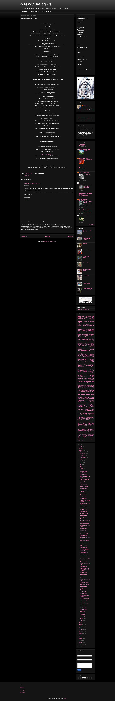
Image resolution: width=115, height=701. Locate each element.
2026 (81, 446)
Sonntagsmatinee (84, 493)
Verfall (85, 425)
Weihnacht (91, 429)
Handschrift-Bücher (82, 358)
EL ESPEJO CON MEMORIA (83, 200)
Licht (92, 376)
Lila (93, 378)
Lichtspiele (80, 378)
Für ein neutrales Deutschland (85, 119)
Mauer (79, 387)
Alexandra (26, 183)
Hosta (88, 361)
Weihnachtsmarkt (81, 430)
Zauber (78, 436)
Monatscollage (90, 390)
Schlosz (92, 406)
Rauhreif (92, 401)
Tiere (84, 422)
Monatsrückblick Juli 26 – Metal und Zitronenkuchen (85, 211)
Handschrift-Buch (88, 356)
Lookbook (80, 382)
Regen (86, 402)
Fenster (79, 344)
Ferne (83, 344)
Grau (83, 355)
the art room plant (83, 158)
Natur (92, 394)
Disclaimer (22, 692)
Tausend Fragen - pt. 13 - (85, 538)
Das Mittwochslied (84, 479)
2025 (81, 448)
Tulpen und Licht (84, 533)
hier (53, 166)
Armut (89, 324)
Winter (79, 431)
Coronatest (91, 336)
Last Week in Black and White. (88, 175)
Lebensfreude (81, 376)
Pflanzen (91, 398)
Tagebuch (79, 419)
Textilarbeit (80, 422)
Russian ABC (82, 405)
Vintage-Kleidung (90, 426)
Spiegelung (91, 411)
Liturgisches (89, 381)
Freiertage (87, 345)
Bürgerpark (85, 334)
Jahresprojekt (90, 365)
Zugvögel (92, 439)
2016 (80, 633)
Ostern (92, 397)
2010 (81, 644)
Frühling (91, 348)
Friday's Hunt (85, 346)
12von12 (88, 316)
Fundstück (79, 349)
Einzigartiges (83, 340)
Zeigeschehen (91, 436)
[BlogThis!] (39, 173)
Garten (92, 349)
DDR (82, 338)
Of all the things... (84, 513)
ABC (93, 317)
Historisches (80, 361)
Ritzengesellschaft (81, 404)
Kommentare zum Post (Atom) (49, 241)
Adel (84, 319)
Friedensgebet (83, 474)
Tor (78, 423)
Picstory (80, 400)
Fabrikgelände (91, 341)
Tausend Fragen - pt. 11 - (85, 580)
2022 (81, 622)
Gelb (86, 353)
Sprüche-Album (84, 414)
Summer (92, 418)
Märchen (84, 385)
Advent (88, 319)
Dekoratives (86, 338)
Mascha (85, 105)
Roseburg (89, 404)
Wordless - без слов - (85, 507)
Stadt (85, 415)
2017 (80, 631)
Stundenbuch (85, 418)
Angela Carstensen (84, 209)
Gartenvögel (91, 351)
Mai (81, 464)
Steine (87, 417)
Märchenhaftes (90, 385)
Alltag (79, 321)
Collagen (85, 336)
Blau (90, 329)
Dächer (79, 338)
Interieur (79, 365)
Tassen (79, 420)
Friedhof (91, 346)
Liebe (85, 378)
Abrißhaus (91, 318)
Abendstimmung (81, 318)
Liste (78, 379)
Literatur (92, 379)
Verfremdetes (91, 425)
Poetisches (91, 400)
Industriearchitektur (81, 364)
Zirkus (93, 437)
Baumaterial (80, 326)
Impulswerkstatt (81, 362)
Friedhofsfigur (81, 348)
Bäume (85, 326)
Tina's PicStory (90, 422)
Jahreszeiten (80, 366)
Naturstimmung (81, 395)
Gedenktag (79, 353)
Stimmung (91, 417)
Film (86, 344)
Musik (84, 392)
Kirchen (92, 370)
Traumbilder (91, 423)
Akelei (92, 319)
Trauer (83, 423)
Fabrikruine (80, 343)
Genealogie (91, 353)
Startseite (24, 11)
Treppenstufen (80, 424)
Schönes (91, 408)
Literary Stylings (85, 379)
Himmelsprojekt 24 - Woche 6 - (85, 559)
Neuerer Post (24, 236)
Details (92, 338)
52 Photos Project (85, 317)
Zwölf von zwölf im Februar (84, 550)
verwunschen (80, 426)
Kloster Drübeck (82, 371)
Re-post (79, 402)
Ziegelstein (89, 437)
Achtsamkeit (79, 319)
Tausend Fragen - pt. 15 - (85, 504)
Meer (90, 387)
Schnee (86, 408)
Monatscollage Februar (83, 472)
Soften (81, 482)
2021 (80, 624)
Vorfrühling (85, 428)
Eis (88, 340)
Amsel (83, 324)
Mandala (79, 385)
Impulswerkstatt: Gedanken (84, 556)
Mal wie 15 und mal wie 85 (47, 154)
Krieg (92, 372)
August (82, 459)
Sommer (87, 409)
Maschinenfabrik (90, 386)
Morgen (83, 391)
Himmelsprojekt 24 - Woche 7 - (85, 521)
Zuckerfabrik (85, 439)
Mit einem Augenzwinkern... (85, 388)
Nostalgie (80, 397)
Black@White (81, 329)
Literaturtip (80, 381)
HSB (93, 361)
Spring (78, 414)
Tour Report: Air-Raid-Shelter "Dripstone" (88, 186)
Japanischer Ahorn (89, 366)
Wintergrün (91, 431)
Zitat (78, 439)
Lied (89, 378)
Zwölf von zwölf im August (88, 231)
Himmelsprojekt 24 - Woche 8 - (85, 490)
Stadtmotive (81, 417)
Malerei (84, 384)
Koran (79, 372)
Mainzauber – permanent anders (85, 194)
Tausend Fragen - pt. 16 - (85, 477)
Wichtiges (92, 430)
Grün (87, 355)
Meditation (84, 387)
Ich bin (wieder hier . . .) (84, 195)
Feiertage (91, 343)
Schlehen (86, 406)
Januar (82, 618)
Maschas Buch (36, 4)
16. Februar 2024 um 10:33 (35, 183)
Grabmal (92, 354)
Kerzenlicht (80, 369)
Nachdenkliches (83, 394)
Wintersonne (91, 433)
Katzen (92, 368)
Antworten (26, 201)
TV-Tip (92, 424)
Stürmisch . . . (82, 145)
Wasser (85, 150)
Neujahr (92, 395)
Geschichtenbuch (81, 354)
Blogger (65, 698)
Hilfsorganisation (80, 360)
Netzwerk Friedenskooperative (85, 117)
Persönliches (84, 398)
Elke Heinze (82, 144)
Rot (93, 404)
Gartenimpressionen (83, 350)
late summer (87, 216)
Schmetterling (80, 408)
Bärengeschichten (88, 325)
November (86, 397)
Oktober (82, 455)
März (81, 468)
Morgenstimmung (90, 391)
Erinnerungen (80, 341)
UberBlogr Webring (83, 309)
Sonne (79, 410)
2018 (80, 629)
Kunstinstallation (90, 374)
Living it (82, 588)
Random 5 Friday (83, 401)
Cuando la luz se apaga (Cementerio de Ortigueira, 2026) (88, 204)
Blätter (87, 329)
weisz (88, 430)
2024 (81, 450)
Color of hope (46, 11)
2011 (80, 642)
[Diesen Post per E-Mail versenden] (38, 173)
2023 (81, 620)
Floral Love (80, 345)
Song (93, 409)
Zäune (84, 436)
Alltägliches (80, 322)
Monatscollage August (87, 270)
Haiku (78, 356)
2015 (80, 635)
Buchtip (79, 334)
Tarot (93, 419)
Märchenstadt (81, 386)
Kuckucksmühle (80, 374)
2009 (81, 646)
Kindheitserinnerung (82, 370)
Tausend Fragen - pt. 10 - (85, 600)
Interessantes (91, 364)
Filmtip (92, 344)
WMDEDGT (80, 435)
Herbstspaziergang (82, 359)
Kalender (79, 367)
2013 (80, 638)
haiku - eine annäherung (85, 215)
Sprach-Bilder (91, 413)
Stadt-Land (91, 415)
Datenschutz (22, 691)
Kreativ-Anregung (85, 372)
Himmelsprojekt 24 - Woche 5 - (85, 596)
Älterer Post (70, 236)
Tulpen (85, 424)
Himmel (91, 360)
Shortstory (80, 409)
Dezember (83, 451)
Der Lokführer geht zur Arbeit (84, 603)
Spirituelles (82, 413)
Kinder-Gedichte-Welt (84, 149)
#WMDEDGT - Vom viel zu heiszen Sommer (88, 238)
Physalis (85, 243)
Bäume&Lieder (91, 326)
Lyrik (78, 384)
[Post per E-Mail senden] (36, 173)
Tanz (89, 419)
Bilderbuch (91, 328)
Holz (85, 361)
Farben (86, 343)
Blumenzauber (90, 331)
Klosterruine (91, 371)
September (83, 457)
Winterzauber (91, 434)
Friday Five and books (87, 257)
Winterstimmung (81, 434)
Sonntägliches (89, 410)
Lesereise (88, 376)
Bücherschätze (90, 333)
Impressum (22, 689)
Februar (82, 469)
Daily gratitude (83, 545)
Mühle (78, 392)
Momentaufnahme (81, 390)
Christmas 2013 (89, 335)
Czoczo (81, 167)
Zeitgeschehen (81, 437)
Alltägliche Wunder (89, 321)
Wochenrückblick (89, 435)
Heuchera (92, 359)
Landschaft (80, 375)
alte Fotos (88, 322)
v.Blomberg (79, 425)
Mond (78, 391)
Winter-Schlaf (85, 431)
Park (78, 398)
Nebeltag (88, 395)
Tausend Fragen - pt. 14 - (85, 526)
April (81, 466)
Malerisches (91, 384)
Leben (92, 375)
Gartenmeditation (81, 351)
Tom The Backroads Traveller (84, 173)
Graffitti (79, 355)
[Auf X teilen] (41, 173)
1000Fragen (26, 175)
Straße (78, 418)
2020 (81, 626)
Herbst (92, 358)
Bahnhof (79, 325)
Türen (89, 424)
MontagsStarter (84, 486)
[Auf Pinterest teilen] (43, 173)
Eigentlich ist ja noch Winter (85, 501)
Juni (81, 462)
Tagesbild (85, 419)
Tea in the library (87, 249)
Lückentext (90, 382)
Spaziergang (80, 411)
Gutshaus (91, 355)
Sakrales (92, 405)
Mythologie (91, 392)
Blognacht (84, 330)
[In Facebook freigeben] (42, 173)
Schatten (80, 406)
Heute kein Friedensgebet (86, 283)
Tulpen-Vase (83, 576)
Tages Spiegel (35, 11)
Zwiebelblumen (81, 440)
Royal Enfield (82, 168)
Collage (79, 336)
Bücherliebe (84, 333)
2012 (80, 640)
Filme (88, 344)
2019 (80, 627)
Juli (81, 460)
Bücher (79, 333)
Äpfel (87, 324)
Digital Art (80, 339)
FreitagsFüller (86, 262)
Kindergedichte (90, 369)
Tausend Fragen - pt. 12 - (85, 564)
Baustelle (79, 328)
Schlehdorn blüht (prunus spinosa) (87, 289)
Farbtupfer (82, 611)
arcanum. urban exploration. (83, 183)
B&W (93, 324)
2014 (80, 636)
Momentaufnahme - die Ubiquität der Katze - (85, 569)
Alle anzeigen (91, 224)
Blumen (79, 331)
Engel (92, 340)
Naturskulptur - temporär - (83, 614)
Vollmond (79, 428)
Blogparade (91, 330)
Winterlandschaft (81, 433)
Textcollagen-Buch (89, 420)
